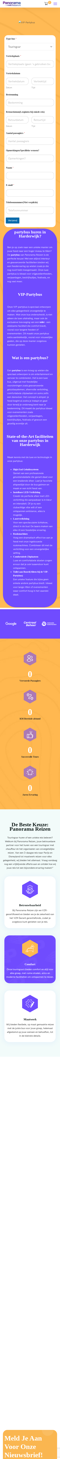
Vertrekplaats (13, 56)
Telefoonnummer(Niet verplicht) (22, 202)
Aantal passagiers (15, 133)
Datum (9, 87)
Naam (10, 167)
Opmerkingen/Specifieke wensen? (22, 150)
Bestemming (12, 94)
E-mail (10, 185)
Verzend (12, 220)
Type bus (11, 38)
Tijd (33, 87)
